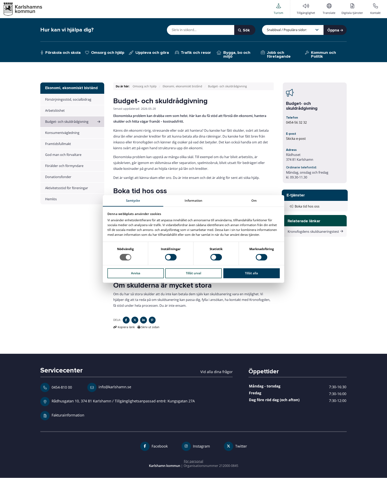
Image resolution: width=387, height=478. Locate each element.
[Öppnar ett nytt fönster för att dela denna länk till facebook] (126, 320)
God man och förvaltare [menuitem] (63, 154)
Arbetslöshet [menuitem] (55, 110)
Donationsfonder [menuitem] (58, 177)
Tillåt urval (193, 273)
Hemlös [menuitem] (51, 199)
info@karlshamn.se (114, 386)
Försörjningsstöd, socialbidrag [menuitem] (68, 99)
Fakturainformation (68, 414)
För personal (193, 461)
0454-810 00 (62, 387)
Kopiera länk (126, 327)
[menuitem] (278, 9)
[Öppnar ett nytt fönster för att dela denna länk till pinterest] (152, 320)
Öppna (333, 30)
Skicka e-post (296, 138)
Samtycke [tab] (133, 200)
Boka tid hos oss (306, 206)
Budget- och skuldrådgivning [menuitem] (66, 121)
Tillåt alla (251, 273)
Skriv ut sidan (149, 327)
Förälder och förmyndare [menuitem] (64, 166)
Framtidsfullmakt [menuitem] (58, 144)
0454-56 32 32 (296, 122)
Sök (246, 30)
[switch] (171, 257)
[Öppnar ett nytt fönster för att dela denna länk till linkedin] (143, 320)
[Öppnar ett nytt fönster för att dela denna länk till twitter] (134, 320)
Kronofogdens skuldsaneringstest (313, 231)
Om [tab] (254, 200)
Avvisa (135, 273)
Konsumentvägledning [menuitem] (62, 132)
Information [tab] (193, 200)
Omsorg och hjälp (145, 86)
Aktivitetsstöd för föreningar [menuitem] (66, 188)
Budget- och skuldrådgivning (227, 86)
